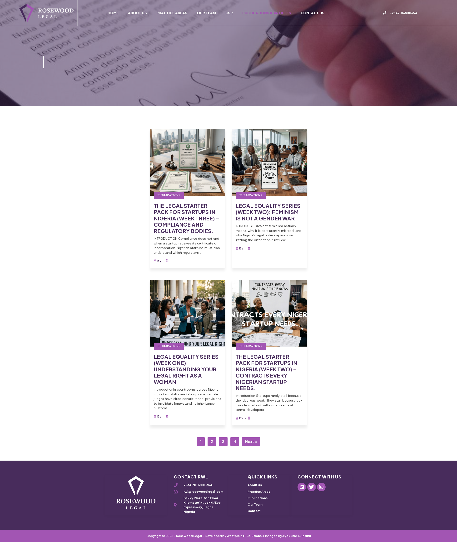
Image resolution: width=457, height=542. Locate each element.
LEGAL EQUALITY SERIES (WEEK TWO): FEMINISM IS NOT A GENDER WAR (268, 212)
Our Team (206, 13)
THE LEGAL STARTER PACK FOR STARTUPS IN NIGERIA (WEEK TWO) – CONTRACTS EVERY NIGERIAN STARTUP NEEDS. (266, 372)
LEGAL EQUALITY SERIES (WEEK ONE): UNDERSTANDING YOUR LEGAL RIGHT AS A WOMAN (186, 369)
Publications (168, 195)
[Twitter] (311, 487)
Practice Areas (171, 13)
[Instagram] (321, 487)
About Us (137, 13)
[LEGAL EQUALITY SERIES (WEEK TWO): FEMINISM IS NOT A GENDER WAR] (269, 162)
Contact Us (312, 13)
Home (113, 13)
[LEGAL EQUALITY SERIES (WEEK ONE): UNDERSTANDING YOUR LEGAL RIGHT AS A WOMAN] (187, 313)
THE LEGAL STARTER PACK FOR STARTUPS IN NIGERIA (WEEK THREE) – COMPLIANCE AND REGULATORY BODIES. (186, 218)
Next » (251, 441)
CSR (229, 13)
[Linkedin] (302, 487)
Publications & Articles (266, 13)
